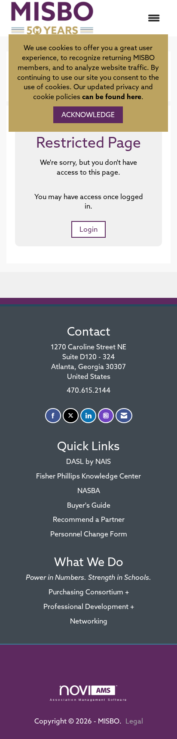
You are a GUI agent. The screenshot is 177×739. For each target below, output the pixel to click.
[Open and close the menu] (133, 18)
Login (88, 229)
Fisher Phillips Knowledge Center (88, 476)
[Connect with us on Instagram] (106, 415)
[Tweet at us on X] (71, 415)
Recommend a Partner (89, 519)
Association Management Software (88, 699)
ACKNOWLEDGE (88, 114)
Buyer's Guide (88, 505)
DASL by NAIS (88, 461)
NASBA (88, 490)
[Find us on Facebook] (53, 415)
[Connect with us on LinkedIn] (88, 415)
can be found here (111, 96)
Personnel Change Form (88, 534)
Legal (134, 721)
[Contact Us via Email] (124, 415)
